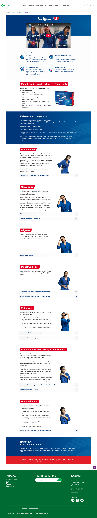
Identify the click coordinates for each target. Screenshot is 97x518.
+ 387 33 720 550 (79, 488)
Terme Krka (24, 508)
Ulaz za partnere (39, 513)
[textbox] (48, 480)
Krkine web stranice (33, 508)
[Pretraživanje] (84, 5)
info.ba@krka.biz (79, 490)
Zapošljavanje (65, 5)
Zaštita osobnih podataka (27, 513)
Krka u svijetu (74, 492)
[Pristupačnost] (94, 5)
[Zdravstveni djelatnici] (87, 5)
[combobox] (48, 480)
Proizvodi (31, 5)
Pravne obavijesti (10, 513)
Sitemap (46, 513)
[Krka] (5, 5)
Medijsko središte (53, 5)
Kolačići (18, 513)
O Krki (24, 5)
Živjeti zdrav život (41, 5)
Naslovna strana (10, 12)
